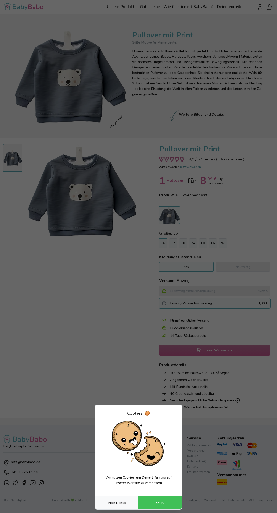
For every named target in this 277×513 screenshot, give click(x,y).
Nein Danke (117, 502)
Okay (160, 502)
